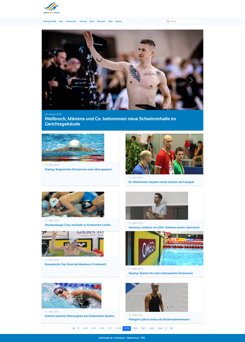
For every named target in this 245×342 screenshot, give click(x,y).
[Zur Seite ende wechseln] (171, 328)
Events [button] (118, 21)
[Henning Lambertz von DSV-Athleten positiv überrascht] (157, 206)
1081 (143, 328)
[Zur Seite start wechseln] (74, 328)
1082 (151, 328)
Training (83, 21)
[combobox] (183, 21)
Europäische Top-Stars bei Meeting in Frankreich (75, 264)
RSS (143, 338)
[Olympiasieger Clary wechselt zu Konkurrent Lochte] (73, 204)
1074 (85, 328)
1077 (110, 328)
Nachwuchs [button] (71, 21)
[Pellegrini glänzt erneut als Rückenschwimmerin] (157, 297)
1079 (126, 328)
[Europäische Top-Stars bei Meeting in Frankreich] (73, 244)
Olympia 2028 (49, 21)
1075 (93, 328)
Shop (92, 21)
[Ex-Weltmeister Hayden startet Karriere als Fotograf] (164, 154)
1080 (135, 328)
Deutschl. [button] (101, 21)
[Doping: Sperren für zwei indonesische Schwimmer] (164, 248)
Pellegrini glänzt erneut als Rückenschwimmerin (159, 319)
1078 (118, 328)
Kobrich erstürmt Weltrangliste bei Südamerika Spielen (79, 316)
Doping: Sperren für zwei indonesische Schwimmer (161, 273)
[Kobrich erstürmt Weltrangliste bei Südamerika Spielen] (71, 295)
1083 (159, 328)
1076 (101, 328)
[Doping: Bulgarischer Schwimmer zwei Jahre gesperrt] (73, 148)
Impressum (119, 338)
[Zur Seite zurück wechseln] (78, 328)
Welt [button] (110, 21)
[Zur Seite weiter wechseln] (166, 328)
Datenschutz (133, 338)
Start (61, 21)
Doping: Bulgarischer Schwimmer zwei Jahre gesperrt (78, 169)
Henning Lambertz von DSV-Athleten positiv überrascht (164, 227)
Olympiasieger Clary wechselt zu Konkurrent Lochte (78, 224)
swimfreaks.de (106, 338)
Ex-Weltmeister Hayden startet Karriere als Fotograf (161, 182)
